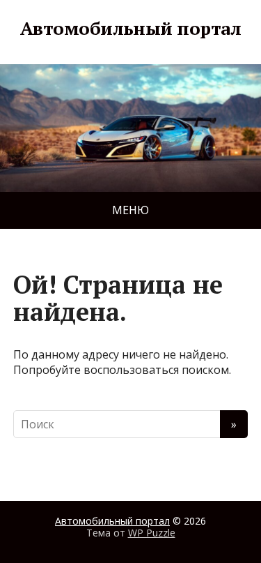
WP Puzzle (151, 532)
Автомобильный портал (131, 28)
